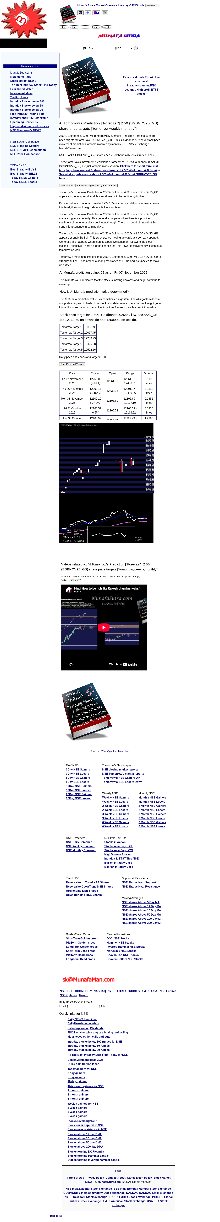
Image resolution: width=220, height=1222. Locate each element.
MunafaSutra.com (109, 1181)
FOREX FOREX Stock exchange (130, 1197)
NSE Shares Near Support (139, 882)
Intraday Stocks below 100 (27, 101)
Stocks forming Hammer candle (88, 1155)
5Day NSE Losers (77, 781)
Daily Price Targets (106, 185)
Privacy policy (95, 1177)
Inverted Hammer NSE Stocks (126, 946)
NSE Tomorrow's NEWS (25, 130)
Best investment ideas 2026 (85, 1059)
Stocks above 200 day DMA (85, 1146)
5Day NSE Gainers (78, 777)
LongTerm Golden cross (82, 946)
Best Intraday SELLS (23, 173)
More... (83, 995)
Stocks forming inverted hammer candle (94, 1159)
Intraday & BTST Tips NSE (121, 858)
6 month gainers (78, 1098)
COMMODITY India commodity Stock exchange (94, 1192)
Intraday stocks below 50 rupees (89, 1045)
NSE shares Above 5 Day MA (141, 902)
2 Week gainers (77, 1107)
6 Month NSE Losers (152, 826)
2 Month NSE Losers (152, 809)
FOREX (122, 991)
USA (154, 991)
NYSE (111, 991)
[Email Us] (96, 12)
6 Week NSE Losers (115, 826)
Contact (111, 1177)
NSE (63, 991)
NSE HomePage (20, 76)
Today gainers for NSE (82, 1068)
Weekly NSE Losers (115, 801)
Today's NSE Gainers (24, 177)
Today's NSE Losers (23, 181)
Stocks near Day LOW (118, 850)
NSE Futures (168, 991)
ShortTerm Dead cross (80, 950)
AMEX (145, 991)
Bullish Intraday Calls (118, 862)
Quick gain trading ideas (83, 1064)
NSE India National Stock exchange (89, 1188)
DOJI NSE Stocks (118, 938)
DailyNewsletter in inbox (83, 1023)
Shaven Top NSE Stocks (123, 955)
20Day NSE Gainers (79, 794)
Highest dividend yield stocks (29, 126)
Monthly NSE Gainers (152, 797)
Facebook (118, 751)
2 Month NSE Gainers (152, 805)
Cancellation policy (139, 1177)
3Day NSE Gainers (78, 769)
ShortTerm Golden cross (82, 938)
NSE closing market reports (120, 769)
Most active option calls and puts (89, 1036)
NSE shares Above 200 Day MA (142, 922)
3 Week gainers (77, 1111)
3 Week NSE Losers (115, 818)
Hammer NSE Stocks (120, 942)
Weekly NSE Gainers (115, 797)
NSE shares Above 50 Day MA (141, 914)
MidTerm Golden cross (80, 942)
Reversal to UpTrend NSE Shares (87, 882)
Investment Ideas (21, 93)
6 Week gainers (77, 1116)
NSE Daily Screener (79, 842)
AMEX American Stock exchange (124, 1201)
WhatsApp (106, 751)
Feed (118, 1170)
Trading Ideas (19, 97)
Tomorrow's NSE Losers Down (122, 781)
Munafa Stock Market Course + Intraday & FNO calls (111, 5)
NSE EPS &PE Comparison (28, 149)
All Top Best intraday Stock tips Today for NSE (98, 1054)
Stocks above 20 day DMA (85, 1138)
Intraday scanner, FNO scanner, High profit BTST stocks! (141, 89)
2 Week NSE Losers (115, 809)
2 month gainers (78, 1090)
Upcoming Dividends (24, 122)
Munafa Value (67, 185)
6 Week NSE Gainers (115, 822)
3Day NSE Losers (77, 773)
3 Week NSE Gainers (115, 814)
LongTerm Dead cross (80, 959)
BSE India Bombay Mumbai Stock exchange (142, 1188)
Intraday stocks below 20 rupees (89, 1049)
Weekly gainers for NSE (83, 1103)
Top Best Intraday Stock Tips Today (33, 85)
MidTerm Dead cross (79, 955)
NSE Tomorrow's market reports (123, 773)
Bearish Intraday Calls (118, 866)
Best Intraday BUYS (23, 169)
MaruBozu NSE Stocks (121, 950)
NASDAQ (100, 991)
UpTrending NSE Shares (82, 890)
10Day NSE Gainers (79, 786)
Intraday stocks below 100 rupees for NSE (95, 1041)
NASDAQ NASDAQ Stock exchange (149, 1192)
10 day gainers (77, 1081)
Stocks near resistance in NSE (87, 1129)
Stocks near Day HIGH (118, 846)
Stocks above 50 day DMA (85, 1142)
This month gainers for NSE (86, 1086)
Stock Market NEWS (23, 80)
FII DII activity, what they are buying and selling (98, 1032)
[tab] (80, 12)
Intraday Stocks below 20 (26, 109)
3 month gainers (78, 1094)
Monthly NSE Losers (152, 801)
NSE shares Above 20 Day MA (141, 910)
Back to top (56, 1216)
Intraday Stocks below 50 (26, 105)
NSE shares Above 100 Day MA (142, 918)
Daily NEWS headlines (82, 1019)
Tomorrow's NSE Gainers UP (121, 777)
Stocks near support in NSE (86, 1125)
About (121, 1177)
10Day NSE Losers (78, 790)
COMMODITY (83, 991)
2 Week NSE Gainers (115, 805)
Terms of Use (76, 1177)
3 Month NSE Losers (152, 818)
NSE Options (68, 995)
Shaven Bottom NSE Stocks (125, 959)
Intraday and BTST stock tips (29, 118)
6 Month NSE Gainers (152, 822)
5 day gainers (76, 1077)
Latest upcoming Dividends (85, 1028)
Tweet (127, 751)
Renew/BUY (153, 5)
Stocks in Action (115, 842)
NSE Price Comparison (25, 154)
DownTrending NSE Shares (84, 894)
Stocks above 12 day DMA (85, 1134)
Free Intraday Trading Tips (27, 113)
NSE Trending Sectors (24, 145)
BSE (70, 991)
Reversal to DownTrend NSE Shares (89, 886)
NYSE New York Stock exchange (86, 1197)
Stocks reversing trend (82, 1121)
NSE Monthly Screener (81, 850)
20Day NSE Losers (78, 798)
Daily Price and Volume (72, 364)
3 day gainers (76, 1073)
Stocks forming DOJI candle (86, 1151)
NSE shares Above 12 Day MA (141, 906)
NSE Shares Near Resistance (141, 886)
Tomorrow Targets (86, 185)
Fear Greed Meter (21, 89)
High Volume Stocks (117, 854)
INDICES (134, 991)
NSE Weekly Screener (80, 846)
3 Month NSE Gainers (152, 814)
